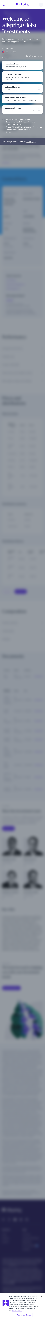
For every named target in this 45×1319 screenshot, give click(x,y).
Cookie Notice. (17, 1311)
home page (30, 142)
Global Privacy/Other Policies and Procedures (24, 127)
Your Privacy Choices (24, 1315)
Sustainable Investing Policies (18, 129)
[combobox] (22, 52)
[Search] (41, 5)
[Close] (41, 1296)
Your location (7, 48)
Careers (9, 132)
